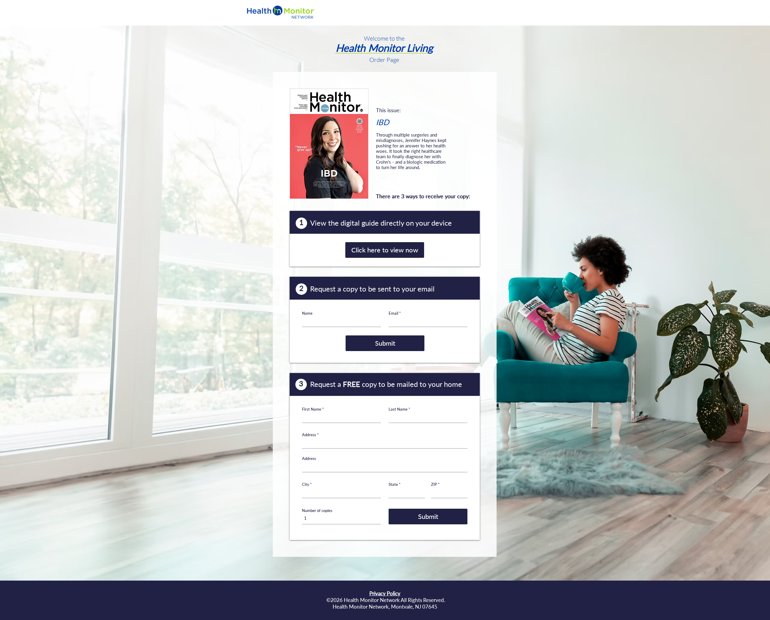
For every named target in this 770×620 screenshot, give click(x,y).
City (305, 484)
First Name (311, 409)
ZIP (434, 484)
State (393, 484)
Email (393, 313)
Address (309, 435)
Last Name (398, 409)
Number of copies (317, 511)
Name (307, 313)
